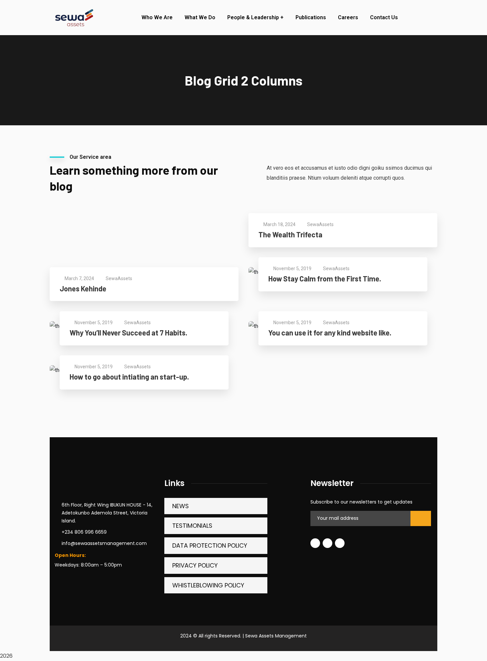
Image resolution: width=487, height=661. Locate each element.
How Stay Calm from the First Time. (324, 278)
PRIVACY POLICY (195, 565)
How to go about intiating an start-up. (129, 376)
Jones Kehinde (83, 288)
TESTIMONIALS (192, 525)
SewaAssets (320, 224)
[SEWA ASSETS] (73, 18)
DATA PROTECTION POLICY (209, 545)
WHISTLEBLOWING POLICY (208, 585)
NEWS (180, 506)
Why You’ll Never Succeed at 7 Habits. (128, 332)
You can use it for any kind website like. (329, 332)
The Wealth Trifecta (290, 234)
